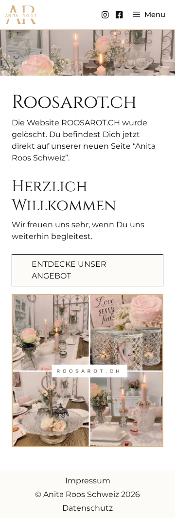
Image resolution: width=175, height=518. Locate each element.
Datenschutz (87, 508)
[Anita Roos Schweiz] (21, 14)
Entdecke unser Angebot (69, 269)
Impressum (87, 480)
